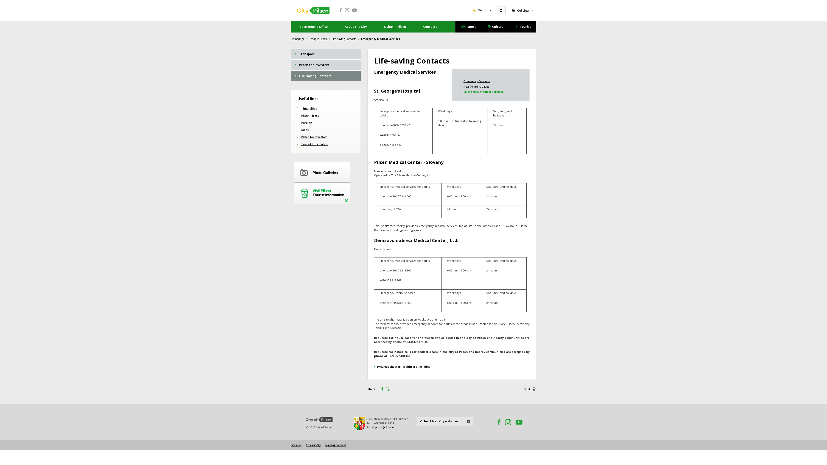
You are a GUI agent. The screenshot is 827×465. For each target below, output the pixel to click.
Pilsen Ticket (310, 116)
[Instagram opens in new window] (347, 12)
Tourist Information (314, 144)
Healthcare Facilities (476, 86)
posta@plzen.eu (385, 427)
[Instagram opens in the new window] (508, 426)
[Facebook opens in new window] (339, 12)
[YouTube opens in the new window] (519, 426)
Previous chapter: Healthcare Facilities (403, 367)
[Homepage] (313, 10)
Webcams (484, 10)
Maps (305, 130)
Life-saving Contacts (344, 39)
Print (527, 389)
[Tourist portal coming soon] (322, 193)
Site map (296, 445)
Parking (306, 123)
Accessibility (313, 445)
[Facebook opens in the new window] (497, 426)
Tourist (525, 27)
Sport (471, 27)
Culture (497, 27)
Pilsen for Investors (314, 137)
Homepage (298, 39)
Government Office (313, 27)
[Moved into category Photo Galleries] (322, 171)
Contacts (430, 27)
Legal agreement (335, 445)
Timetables (309, 108)
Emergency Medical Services (483, 92)
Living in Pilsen (395, 27)
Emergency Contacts (476, 81)
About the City (356, 27)
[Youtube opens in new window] (354, 12)
